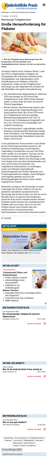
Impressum (17, 443)
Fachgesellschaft (36, 438)
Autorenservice (21, 438)
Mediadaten (29, 440)
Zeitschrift (18, 440)
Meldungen (5, 12)
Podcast (8, 440)
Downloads (8, 438)
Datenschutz (29, 443)
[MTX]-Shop (9, 229)
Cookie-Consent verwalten (24, 445)
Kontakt (39, 440)
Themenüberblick (9, 270)
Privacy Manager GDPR (11, 449)
